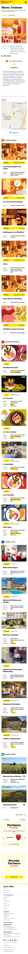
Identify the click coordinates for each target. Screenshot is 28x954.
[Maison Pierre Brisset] (14, 770)
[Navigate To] (14, 117)
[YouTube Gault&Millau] (15, 940)
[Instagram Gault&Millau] (6, 940)
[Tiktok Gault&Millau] (12, 940)
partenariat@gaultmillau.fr (10, 929)
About (5, 888)
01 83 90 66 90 (7, 935)
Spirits (5, 903)
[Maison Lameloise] (14, 629)
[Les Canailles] (14, 487)
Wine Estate (7, 905)
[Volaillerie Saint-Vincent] (14, 320)
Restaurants (7, 897)
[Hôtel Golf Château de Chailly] (14, 594)
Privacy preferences (8, 947)
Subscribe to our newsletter (11, 942)
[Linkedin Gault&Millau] (10, 940)
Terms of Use (7, 892)
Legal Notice (7, 890)
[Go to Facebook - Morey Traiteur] (10, 55)
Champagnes (7, 901)
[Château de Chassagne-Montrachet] (14, 663)
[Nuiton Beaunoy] (14, 798)
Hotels (5, 907)
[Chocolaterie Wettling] (14, 290)
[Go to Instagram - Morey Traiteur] (7, 55)
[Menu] (25, 2)
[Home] (8, 1)
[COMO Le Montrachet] (14, 732)
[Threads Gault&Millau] (17, 940)
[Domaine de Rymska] (14, 698)
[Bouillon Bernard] (14, 359)
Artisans (6, 909)
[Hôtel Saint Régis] (14, 560)
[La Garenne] (14, 392)
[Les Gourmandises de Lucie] (14, 160)
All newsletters (7, 945)
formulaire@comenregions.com (12, 936)
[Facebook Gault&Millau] (4, 940)
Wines (5, 899)
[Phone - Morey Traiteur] (2, 55)
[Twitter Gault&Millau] (8, 940)
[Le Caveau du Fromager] (14, 193)
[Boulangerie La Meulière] (14, 224)
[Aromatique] (14, 456)
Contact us (6, 920)
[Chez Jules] (14, 521)
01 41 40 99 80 (11, 918)
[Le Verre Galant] (14, 424)
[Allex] (14, 257)
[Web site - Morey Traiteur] (5, 55)
